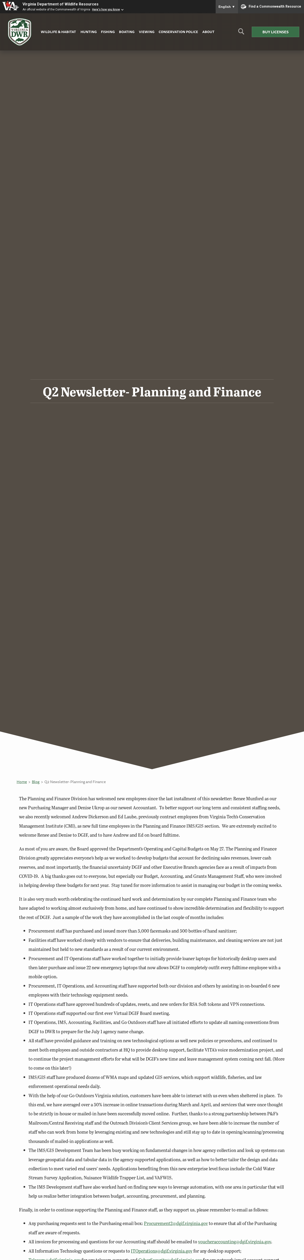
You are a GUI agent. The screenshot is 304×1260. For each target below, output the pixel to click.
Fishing (108, 32)
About (208, 32)
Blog (35, 782)
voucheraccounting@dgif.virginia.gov (234, 1241)
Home (22, 782)
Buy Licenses (275, 32)
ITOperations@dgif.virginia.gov (161, 1251)
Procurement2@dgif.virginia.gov (176, 1223)
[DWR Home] (20, 32)
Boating (126, 32)
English (226, 7)
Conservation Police (178, 32)
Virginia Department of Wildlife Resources (61, 4)
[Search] (241, 33)
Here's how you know (106, 9)
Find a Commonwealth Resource (275, 6)
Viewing (146, 32)
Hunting (89, 32)
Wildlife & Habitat (58, 32)
